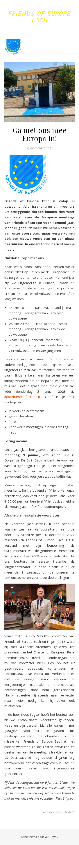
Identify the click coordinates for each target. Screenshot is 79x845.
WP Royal (51, 837)
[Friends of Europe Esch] (13, 47)
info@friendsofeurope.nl (22, 396)
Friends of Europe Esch (39, 17)
